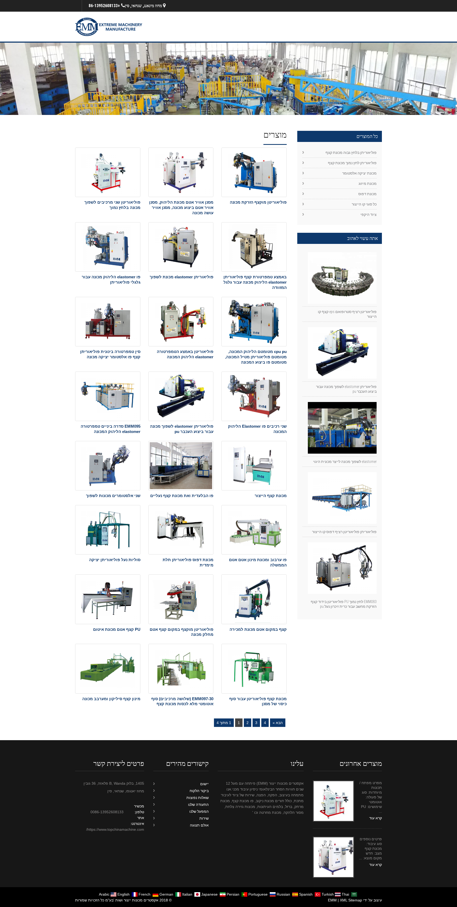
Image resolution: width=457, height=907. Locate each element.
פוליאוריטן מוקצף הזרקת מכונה (258, 202)
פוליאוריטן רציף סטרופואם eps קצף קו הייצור (347, 314)
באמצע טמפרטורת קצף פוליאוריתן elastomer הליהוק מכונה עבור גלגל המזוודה (255, 282)
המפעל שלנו (199, 811)
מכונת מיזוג (368, 183)
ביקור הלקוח (199, 791)
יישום (204, 784)
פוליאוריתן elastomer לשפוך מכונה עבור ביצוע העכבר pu (346, 389)
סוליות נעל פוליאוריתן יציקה (114, 559)
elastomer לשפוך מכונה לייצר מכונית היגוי (345, 461)
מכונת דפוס (367, 194)
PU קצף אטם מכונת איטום (116, 629)
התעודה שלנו (198, 804)
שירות (204, 818)
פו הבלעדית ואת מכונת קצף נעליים (181, 495)
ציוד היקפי (368, 214)
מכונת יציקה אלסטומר (359, 173)
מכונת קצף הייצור (271, 495)
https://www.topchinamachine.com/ (115, 829)
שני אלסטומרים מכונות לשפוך (113, 495)
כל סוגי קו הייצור (364, 204)
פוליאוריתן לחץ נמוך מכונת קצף (352, 163)
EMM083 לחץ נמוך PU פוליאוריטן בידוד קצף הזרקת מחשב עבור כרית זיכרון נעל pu (344, 604)
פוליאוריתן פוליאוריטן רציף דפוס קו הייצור (344, 532)
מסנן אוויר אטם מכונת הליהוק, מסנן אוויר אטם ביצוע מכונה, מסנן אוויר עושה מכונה (181, 207)
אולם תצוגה (199, 825)
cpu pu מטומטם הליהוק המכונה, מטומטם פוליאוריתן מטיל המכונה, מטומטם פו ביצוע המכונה (256, 356)
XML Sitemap (351, 900)
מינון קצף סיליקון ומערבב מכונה (111, 698)
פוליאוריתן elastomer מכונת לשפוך (181, 277)
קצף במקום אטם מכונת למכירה (258, 629)
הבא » (278, 723)
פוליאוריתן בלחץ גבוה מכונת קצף (351, 152)
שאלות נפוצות (197, 798)
